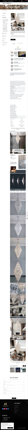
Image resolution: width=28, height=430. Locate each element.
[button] (23, 366)
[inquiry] (27, 212)
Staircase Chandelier (5, 27)
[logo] (6, 3)
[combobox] (4, 385)
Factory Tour (16, 410)
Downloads (16, 411)
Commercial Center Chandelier (5, 22)
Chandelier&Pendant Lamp (4, 33)
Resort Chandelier (5, 26)
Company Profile (16, 409)
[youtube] (4, 408)
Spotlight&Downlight (4, 42)
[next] (24, 29)
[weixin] (27, 219)
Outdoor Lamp (4, 44)
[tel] (27, 214)
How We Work (16, 406)
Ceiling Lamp (3, 38)
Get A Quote (13, 39)
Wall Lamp (3, 40)
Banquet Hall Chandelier (5, 20)
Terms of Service (23, 428)
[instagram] (6, 408)
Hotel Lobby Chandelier (5, 19)
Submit (14, 398)
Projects (15, 408)
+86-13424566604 (5, 419)
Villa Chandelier (5, 10)
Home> (3, 10)
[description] (5, 404)
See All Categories (17, 405)
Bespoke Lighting (4, 17)
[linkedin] (8, 408)
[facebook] (3, 408)
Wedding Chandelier (5, 31)
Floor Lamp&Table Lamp (4, 36)
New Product (3, 15)
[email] (27, 217)
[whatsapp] (27, 215)
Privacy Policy (19, 428)
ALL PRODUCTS (4, 13)
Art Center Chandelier (5, 23)
